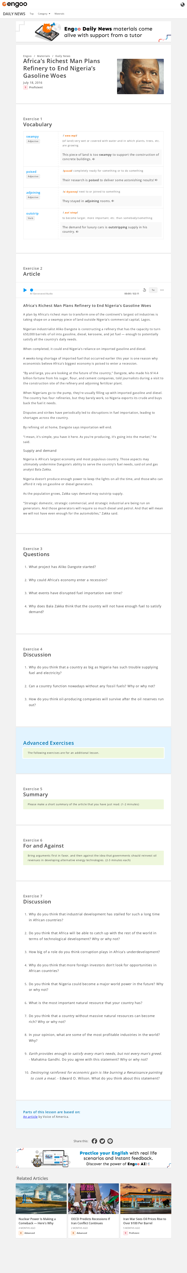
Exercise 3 (32, 548)
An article (30, 1117)
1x (153, 290)
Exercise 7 (32, 896)
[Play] (25, 290)
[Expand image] (140, 76)
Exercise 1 (32, 118)
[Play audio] (93, 159)
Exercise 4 (32, 649)
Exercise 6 (32, 840)
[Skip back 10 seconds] (144, 290)
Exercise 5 (32, 788)
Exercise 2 (32, 268)
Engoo (27, 56)
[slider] (31, 290)
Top (32, 13)
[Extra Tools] (162, 290)
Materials (59, 13)
